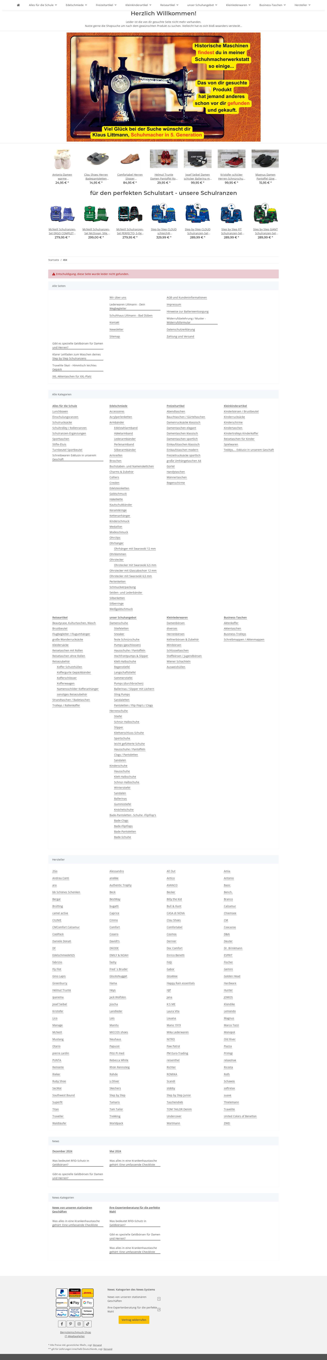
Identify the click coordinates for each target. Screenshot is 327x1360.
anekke (114, 878)
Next (272, 167)
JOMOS (228, 997)
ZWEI (227, 1123)
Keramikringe (118, 510)
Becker (171, 892)
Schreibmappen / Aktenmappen (244, 639)
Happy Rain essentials (181, 983)
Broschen (115, 461)
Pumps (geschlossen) (127, 645)
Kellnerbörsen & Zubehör (183, 639)
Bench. (228, 892)
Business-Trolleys (235, 634)
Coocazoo (230, 927)
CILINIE (56, 920)
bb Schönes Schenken (66, 892)
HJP (169, 990)
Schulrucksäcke (62, 422)
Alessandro (117, 871)
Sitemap (115, 336)
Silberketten (117, 598)
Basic (227, 885)
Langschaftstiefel (125, 672)
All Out (171, 871)
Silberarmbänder (125, 450)
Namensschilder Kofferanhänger (78, 689)
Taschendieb (175, 1102)
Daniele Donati (61, 941)
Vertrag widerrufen (134, 1320)
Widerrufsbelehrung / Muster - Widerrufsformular (186, 320)
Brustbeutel (59, 628)
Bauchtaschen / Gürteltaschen (186, 417)
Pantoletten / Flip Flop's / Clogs (133, 705)
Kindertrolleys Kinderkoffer (241, 433)
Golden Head (232, 976)
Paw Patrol (173, 1046)
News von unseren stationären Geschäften (133, 1299)
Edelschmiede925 (63, 955)
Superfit (57, 1102)
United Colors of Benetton (240, 1116)
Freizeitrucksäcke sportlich (183, 455)
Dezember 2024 (62, 1151)
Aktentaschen (232, 628)
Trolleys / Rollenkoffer (66, 705)
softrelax (229, 1088)
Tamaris (115, 1102)
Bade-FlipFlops (123, 826)
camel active (60, 913)
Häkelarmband (123, 433)
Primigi (228, 1053)
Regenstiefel (122, 667)
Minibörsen (174, 645)
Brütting (57, 906)
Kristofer (57, 1011)
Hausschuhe (122, 771)
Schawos (229, 1081)
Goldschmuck (118, 493)
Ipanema (58, 997)
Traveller (58, 1116)
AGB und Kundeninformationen (187, 297)
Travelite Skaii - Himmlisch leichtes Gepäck (74, 367)
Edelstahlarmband (126, 428)
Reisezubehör (61, 661)
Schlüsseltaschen (178, 650)
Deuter (228, 941)
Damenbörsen (176, 623)
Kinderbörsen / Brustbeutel (241, 411)
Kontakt (114, 322)
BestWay (115, 899)
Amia (227, 871)
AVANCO (172, 885)
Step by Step (117, 1095)
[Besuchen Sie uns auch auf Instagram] (79, 1324)
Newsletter (116, 329)
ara (54, 885)
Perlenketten (118, 581)
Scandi (171, 1081)
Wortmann (173, 1123)
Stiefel (118, 716)
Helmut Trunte (61, 990)
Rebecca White (119, 1060)
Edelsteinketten (119, 488)
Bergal (56, 899)
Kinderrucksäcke (234, 417)
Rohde (114, 1074)
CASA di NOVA (176, 913)
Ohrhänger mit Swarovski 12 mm (135, 548)
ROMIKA (172, 1074)
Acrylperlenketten (121, 417)
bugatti (114, 906)
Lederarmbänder (125, 439)
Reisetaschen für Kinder (239, 439)
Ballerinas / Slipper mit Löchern (134, 689)
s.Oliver (114, 1081)
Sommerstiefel (123, 678)
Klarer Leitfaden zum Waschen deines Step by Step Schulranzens (76, 356)
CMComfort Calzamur (66, 927)
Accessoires (117, 411)
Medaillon (116, 526)
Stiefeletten (121, 628)
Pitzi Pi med (117, 1053)
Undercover (174, 1116)
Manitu (114, 1025)
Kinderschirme (233, 422)
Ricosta (228, 1067)
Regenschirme (176, 482)
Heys (113, 990)
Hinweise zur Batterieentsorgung (188, 311)
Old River (230, 1039)
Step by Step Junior (179, 1095)
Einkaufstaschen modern (182, 450)
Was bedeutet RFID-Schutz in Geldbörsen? (70, 1162)
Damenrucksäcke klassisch (183, 422)
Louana (171, 1018)
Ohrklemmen (118, 554)
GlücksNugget (118, 976)
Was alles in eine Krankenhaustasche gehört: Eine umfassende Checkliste (133, 1162)
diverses (172, 628)
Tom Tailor (116, 1109)
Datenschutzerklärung (181, 329)
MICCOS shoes (119, 1032)
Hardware (230, 983)
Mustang (58, 1039)
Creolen (114, 482)
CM (226, 920)
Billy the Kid (174, 899)
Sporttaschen (60, 439)
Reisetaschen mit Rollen (67, 650)
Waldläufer (59, 1123)
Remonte (58, 1067)
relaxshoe (230, 1060)
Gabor (170, 969)
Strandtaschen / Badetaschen (71, 700)
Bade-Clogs (121, 820)
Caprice (114, 913)
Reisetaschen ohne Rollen (68, 656)
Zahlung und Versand (180, 336)
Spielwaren (231, 444)
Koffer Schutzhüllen (69, 667)
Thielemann (231, 1102)
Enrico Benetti (176, 955)
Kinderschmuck (119, 521)
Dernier (171, 941)
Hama (113, 983)
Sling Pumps (122, 694)
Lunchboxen (60, 411)
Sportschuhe (122, 738)
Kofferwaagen (66, 683)
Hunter (228, 990)
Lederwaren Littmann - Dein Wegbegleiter (127, 306)
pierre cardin (60, 1053)
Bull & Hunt (174, 906)
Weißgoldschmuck (121, 609)
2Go (54, 871)
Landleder (116, 1011)
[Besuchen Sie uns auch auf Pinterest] (70, 1324)
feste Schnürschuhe (126, 639)
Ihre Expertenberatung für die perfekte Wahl (133, 1309)
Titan (55, 1109)
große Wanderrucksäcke (67, 639)
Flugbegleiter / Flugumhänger (71, 634)
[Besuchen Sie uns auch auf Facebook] (62, 1324)
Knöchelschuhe (124, 809)
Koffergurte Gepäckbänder (74, 672)
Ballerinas (120, 798)
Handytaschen (176, 472)
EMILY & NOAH (119, 955)
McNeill (57, 1032)
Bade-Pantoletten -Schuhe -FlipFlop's (133, 815)
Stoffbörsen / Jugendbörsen (184, 656)
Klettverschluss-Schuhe (129, 733)
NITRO (171, 1039)
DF (54, 948)
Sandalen (120, 760)
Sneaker (119, 634)
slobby (171, 1088)
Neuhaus (115, 1039)
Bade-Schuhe (122, 837)
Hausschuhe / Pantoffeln (129, 650)
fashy (113, 962)
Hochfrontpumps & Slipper (131, 656)
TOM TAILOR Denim (179, 1109)
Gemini (228, 969)
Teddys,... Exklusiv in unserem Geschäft (249, 450)
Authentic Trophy (121, 885)
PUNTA (56, 1060)
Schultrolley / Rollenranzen (69, 428)
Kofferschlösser (67, 678)
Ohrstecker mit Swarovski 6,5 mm (135, 565)
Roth (227, 1074)
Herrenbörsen (176, 634)
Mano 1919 (174, 1025)
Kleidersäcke (60, 645)
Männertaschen (177, 477)
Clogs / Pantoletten (126, 754)
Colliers (114, 477)
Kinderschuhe (118, 765)
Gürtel (171, 466)
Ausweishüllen (176, 667)
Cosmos (172, 934)
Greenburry (59, 983)
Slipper (118, 727)
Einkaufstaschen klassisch (183, 444)
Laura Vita (173, 1011)
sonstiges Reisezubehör (72, 694)
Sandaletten (121, 700)
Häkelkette (116, 499)
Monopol (229, 1032)
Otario (56, 1046)
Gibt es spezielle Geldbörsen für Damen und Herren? (77, 345)
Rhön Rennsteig (120, 1067)
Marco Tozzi (231, 1025)
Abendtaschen (176, 411)
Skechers (115, 1088)
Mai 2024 (115, 1151)
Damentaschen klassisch (182, 433)
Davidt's (115, 941)
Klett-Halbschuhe (125, 661)
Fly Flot (56, 969)
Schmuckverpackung (123, 587)
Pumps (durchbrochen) (128, 683)
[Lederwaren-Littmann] (18, 5)
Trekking (115, 1116)
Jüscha (114, 1004)
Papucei (115, 1046)
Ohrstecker (117, 559)
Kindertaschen (233, 428)
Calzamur (230, 906)
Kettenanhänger (120, 515)
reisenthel (173, 1060)
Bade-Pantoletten (125, 831)
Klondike (229, 1004)
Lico (54, 1018)
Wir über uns (118, 297)
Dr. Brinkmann (233, 948)
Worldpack (116, 1123)
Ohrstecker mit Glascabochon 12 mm (133, 570)
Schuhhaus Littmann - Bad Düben (131, 315)
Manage (57, 1025)
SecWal (57, 1088)
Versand (97, 1345)
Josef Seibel (59, 1004)
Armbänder (117, 422)
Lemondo (230, 1011)
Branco (228, 899)
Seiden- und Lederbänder (126, 592)
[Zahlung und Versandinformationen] (74, 1293)
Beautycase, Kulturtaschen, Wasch (74, 623)
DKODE (114, 948)
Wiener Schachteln (179, 661)
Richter (171, 1067)
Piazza (228, 1046)
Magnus (229, 1018)
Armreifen (116, 455)
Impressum (174, 304)
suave (227, 1095)
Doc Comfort (174, 948)
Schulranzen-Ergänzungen (69, 433)
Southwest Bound (63, 1095)
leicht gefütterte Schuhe (129, 743)
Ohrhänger (117, 543)
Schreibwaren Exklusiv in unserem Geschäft (74, 457)
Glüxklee (172, 976)
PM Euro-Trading (177, 1053)
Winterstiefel (122, 787)
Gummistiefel (122, 804)
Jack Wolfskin (118, 997)
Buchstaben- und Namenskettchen (132, 466)
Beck (112, 892)
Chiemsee (230, 913)
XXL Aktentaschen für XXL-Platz (71, 376)
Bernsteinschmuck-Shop (75, 1332)
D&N (227, 934)
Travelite (229, 1109)
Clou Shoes (174, 920)
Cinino (114, 920)
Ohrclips (115, 537)
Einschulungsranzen (65, 417)
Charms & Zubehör (122, 472)
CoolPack (58, 934)
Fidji (169, 962)
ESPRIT (228, 955)
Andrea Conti (60, 878)
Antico (171, 878)
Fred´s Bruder (119, 969)
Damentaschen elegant (181, 428)
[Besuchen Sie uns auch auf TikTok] (88, 1324)
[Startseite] (164, 87)
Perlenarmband (124, 444)
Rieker (56, 1074)
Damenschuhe (119, 623)
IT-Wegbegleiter (75, 1336)
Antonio (229, 878)
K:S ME (171, 1004)
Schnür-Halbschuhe (126, 722)
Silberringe (117, 603)
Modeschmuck (119, 532)
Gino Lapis (59, 976)
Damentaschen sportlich (182, 439)
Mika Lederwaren (178, 1032)
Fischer (228, 962)
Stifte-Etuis (59, 444)
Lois (112, 1018)
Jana (169, 997)
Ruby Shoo (59, 1081)
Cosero (114, 934)
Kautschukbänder (121, 504)
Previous (54, 167)
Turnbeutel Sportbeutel (67, 450)
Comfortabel (174, 927)
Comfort (115, 927)
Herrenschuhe (119, 711)
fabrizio (57, 962)
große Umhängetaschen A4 (184, 461)
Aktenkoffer (231, 623)
